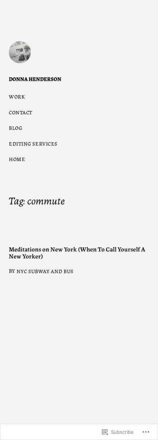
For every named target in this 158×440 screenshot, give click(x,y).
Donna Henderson (35, 78)
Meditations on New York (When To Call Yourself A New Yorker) (77, 253)
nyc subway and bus (45, 271)
